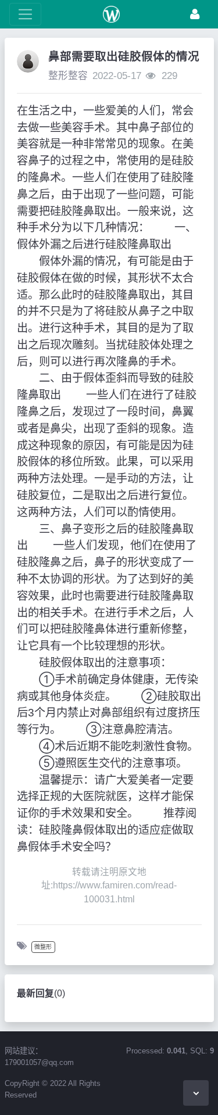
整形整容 (68, 75)
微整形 (43, 947)
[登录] (195, 14)
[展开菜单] (25, 14)
